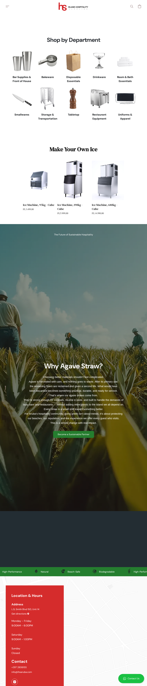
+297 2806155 (19, 667)
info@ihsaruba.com (21, 672)
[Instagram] (14, 682)
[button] (131, 678)
